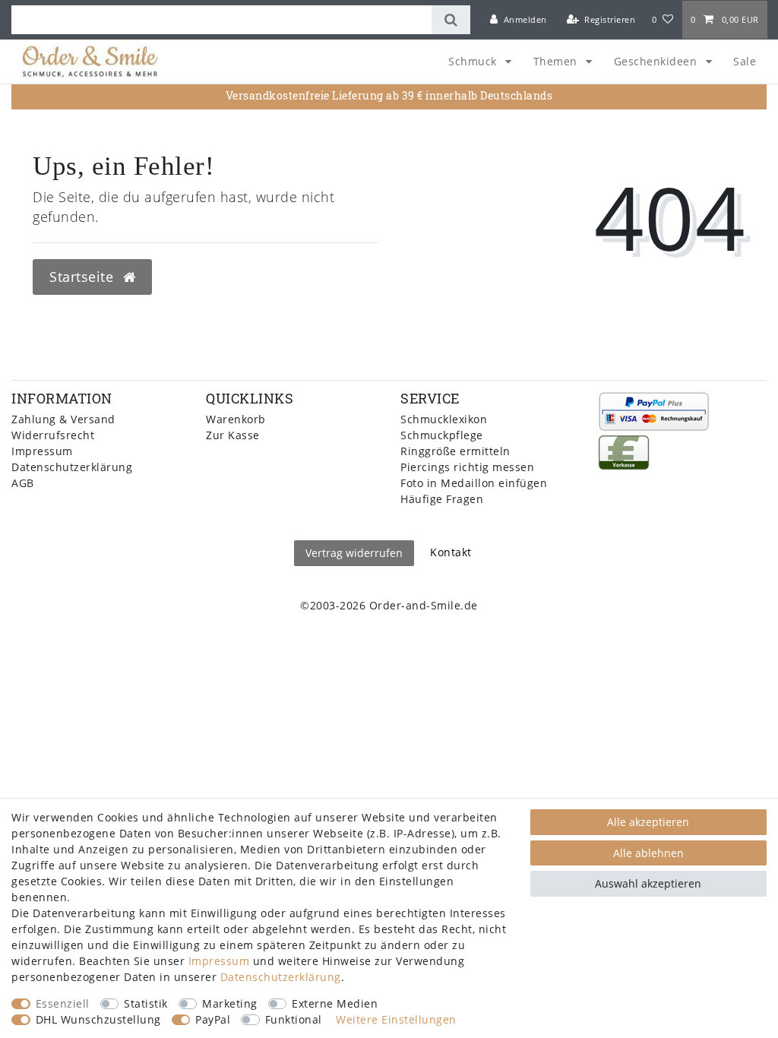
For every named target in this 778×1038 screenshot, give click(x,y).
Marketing (230, 1003)
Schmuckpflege (441, 435)
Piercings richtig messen (467, 467)
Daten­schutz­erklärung (280, 977)
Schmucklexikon (443, 419)
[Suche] (451, 19)
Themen (557, 61)
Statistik (146, 1003)
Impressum (42, 451)
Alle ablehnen (648, 853)
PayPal (212, 1019)
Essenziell (63, 1003)
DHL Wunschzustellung (98, 1019)
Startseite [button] (83, 276)
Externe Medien (335, 1003)
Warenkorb (236, 419)
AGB (22, 483)
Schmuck (474, 61)
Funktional (293, 1019)
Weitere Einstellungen (396, 1019)
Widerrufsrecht (52, 435)
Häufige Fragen (441, 499)
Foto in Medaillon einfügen (473, 483)
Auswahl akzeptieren (648, 883)
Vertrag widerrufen (354, 553)
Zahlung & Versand (63, 419)
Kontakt (451, 552)
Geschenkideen (657, 61)
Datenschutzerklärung (71, 467)
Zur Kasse (233, 435)
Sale (744, 61)
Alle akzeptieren (648, 822)
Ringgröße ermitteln (455, 451)
